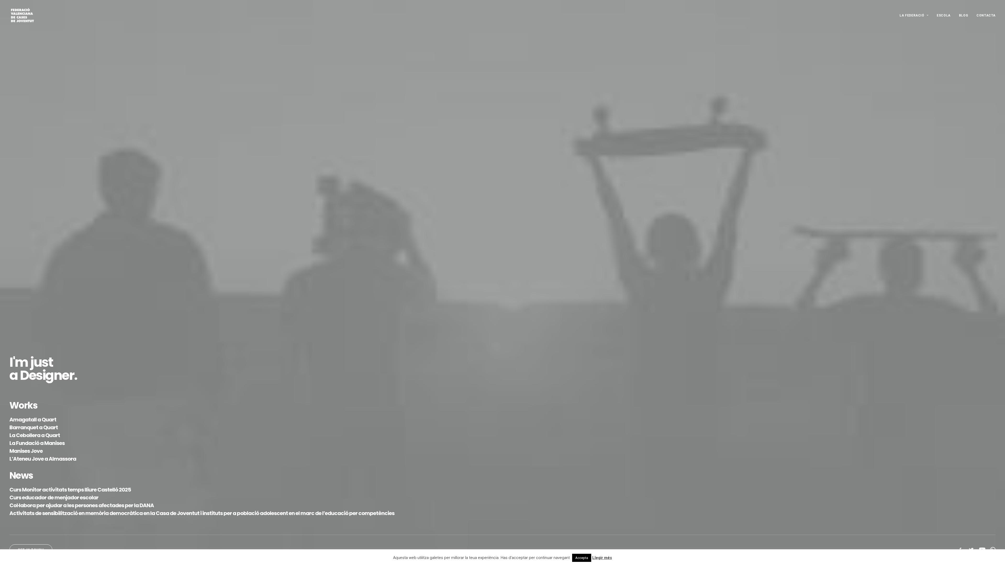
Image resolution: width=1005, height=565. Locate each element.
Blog (963, 15)
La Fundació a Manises (37, 443)
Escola (944, 15)
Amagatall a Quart (32, 419)
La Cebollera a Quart (34, 435)
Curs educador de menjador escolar (53, 497)
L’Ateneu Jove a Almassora (42, 458)
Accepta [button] (581, 558)
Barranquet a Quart (33, 427)
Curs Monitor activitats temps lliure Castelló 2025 (70, 489)
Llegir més (602, 557)
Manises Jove (26, 451)
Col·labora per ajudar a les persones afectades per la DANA (81, 505)
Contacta (986, 15)
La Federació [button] (912, 15)
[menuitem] (916, 15)
